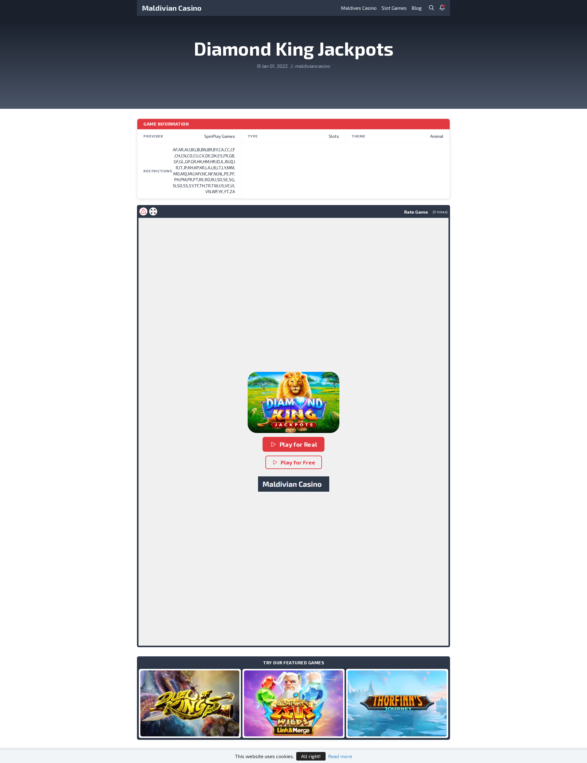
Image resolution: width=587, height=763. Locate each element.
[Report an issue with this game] (143, 211)
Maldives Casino (359, 8)
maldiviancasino (312, 66)
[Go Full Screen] (153, 211)
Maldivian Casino (171, 7)
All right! (311, 756)
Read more (340, 756)
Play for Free (298, 462)
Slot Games (394, 8)
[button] (293, 402)
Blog (417, 8)
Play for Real (298, 444)
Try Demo (190, 703)
